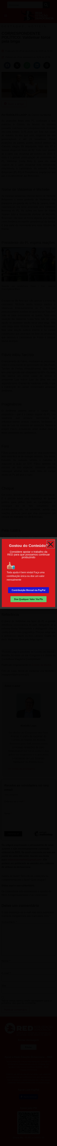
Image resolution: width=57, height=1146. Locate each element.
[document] (28, 573)
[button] (50, 544)
